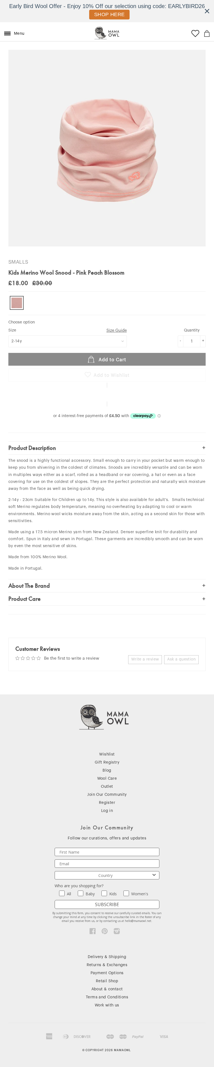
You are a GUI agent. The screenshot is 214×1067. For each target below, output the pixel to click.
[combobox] (105, 875)
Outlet (107, 787)
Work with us (107, 1005)
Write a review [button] (145, 659)
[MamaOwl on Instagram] (117, 932)
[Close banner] (207, 11)
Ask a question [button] (181, 659)
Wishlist (107, 754)
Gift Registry (107, 762)
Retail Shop (107, 981)
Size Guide (116, 330)
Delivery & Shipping (107, 957)
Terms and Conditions (107, 997)
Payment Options (107, 973)
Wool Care (107, 779)
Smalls (18, 262)
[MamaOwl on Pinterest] (104, 932)
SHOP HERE (109, 14)
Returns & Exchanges (107, 965)
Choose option (21, 322)
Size (67, 330)
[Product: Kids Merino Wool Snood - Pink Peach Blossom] (17, 303)
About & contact (107, 989)
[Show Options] (154, 875)
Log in (107, 811)
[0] (207, 33)
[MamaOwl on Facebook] (92, 932)
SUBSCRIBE (107, 904)
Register (107, 803)
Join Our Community (107, 795)
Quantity (192, 330)
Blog (107, 770)
